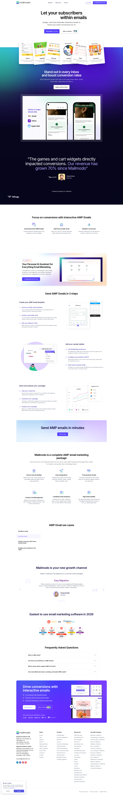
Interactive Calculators (79, 785)
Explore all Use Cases (62, 87)
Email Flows (77, 750)
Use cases (76, 763)
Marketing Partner (43, 752)
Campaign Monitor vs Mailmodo (97, 772)
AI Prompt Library (78, 788)
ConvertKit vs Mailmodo (96, 777)
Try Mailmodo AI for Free (31, 279)
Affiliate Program (43, 754)
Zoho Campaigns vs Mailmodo (97, 759)
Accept (19, 791)
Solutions (41, 766)
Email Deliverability (61, 754)
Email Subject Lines (78, 752)
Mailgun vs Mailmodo (95, 774)
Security (41, 763)
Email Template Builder (62, 757)
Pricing (41, 743)
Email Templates (78, 748)
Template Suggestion (62, 768)
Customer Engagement (62, 746)
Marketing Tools (78, 779)
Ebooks (76, 770)
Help (40, 746)
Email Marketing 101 (78, 746)
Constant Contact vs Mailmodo (97, 748)
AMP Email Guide (78, 743)
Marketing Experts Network (80, 783)
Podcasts (76, 772)
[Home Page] (23, 2)
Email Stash (76, 757)
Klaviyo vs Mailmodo (95, 750)
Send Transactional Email (62, 759)
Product (59, 741)
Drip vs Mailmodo (94, 766)
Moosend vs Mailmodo (95, 761)
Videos (76, 774)
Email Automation (61, 763)
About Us (41, 750)
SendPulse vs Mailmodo (96, 763)
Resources (77, 741)
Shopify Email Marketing (62, 752)
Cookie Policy (12, 788)
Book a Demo (42, 759)
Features (41, 748)
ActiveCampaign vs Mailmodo (97, 746)
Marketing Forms (78, 781)
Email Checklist (77, 754)
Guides (75, 768)
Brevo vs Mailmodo (95, 754)
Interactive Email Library (79, 790)
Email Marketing (60, 743)
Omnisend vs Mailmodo (95, 757)
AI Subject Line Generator (80, 761)
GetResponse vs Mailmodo (96, 768)
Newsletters (77, 777)
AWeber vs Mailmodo (95, 770)
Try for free (62, 434)
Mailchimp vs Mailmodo (95, 743)
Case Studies (77, 766)
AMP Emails (59, 748)
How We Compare (95, 741)
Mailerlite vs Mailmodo (95, 752)
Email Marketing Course (79, 759)
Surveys (59, 750)
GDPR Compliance (43, 757)
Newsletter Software (61, 766)
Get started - (52, 31)
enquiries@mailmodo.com (23, 767)
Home (41, 741)
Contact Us (42, 761)
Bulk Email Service (61, 761)
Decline (8, 791)
